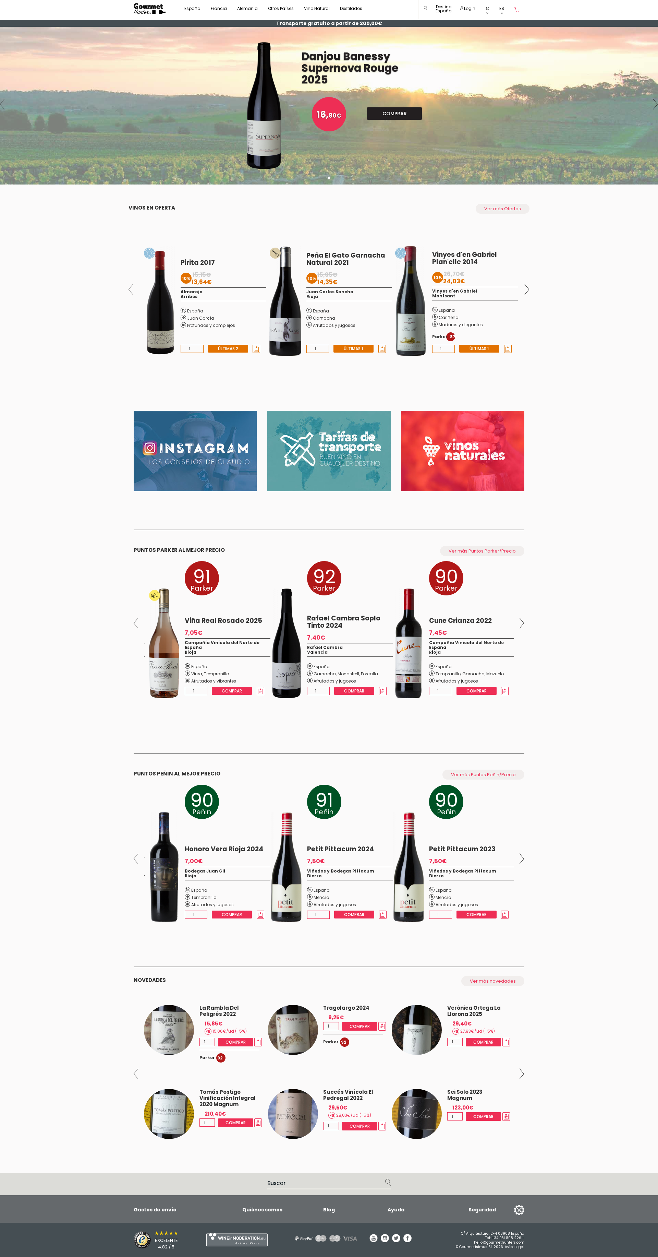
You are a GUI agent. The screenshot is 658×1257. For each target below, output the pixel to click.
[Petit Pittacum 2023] (407, 867)
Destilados (351, 8)
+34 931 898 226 (506, 1238)
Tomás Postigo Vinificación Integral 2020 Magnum (227, 1098)
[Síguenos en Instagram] (385, 1240)
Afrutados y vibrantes (213, 681)
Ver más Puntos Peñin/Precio (483, 774)
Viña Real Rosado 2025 (223, 620)
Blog (329, 1209)
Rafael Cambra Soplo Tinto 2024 (343, 622)
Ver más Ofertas (502, 208)
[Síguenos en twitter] (396, 1240)
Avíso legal (514, 1246)
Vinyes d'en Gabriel (454, 291)
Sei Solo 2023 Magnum (465, 1095)
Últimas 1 (353, 349)
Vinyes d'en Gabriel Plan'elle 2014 (464, 258)
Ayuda (396, 1209)
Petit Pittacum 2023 (462, 849)
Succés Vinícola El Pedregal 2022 (348, 1095)
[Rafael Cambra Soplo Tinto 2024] (285, 643)
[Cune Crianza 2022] (407, 643)
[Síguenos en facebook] (407, 1240)
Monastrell (348, 674)
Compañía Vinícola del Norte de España (222, 645)
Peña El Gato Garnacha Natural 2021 (345, 259)
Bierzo (314, 876)
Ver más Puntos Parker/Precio (482, 551)
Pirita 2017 (198, 262)
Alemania (247, 8)
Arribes (189, 296)
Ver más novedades (493, 981)
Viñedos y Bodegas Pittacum (340, 871)
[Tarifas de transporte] (329, 451)
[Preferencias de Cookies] (510, 1209)
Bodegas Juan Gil (205, 871)
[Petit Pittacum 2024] (285, 867)
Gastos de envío (155, 1209)
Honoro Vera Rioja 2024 (224, 849)
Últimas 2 (228, 349)
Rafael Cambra (325, 647)
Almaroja (192, 292)
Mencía (321, 897)
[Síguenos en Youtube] (373, 1240)
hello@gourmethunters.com (499, 1242)
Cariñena (449, 317)
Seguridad (482, 1209)
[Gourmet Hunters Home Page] (150, 8)
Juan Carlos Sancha (329, 292)
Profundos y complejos (211, 325)
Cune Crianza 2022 (460, 620)
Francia (219, 8)
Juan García (200, 318)
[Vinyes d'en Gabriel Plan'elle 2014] (409, 301)
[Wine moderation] (235, 1239)
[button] (443, 10)
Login (469, 8)
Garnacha (324, 318)
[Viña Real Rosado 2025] (162, 643)
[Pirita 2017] (158, 301)
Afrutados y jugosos (334, 325)
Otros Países (281, 8)
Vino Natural (317, 8)
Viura (196, 674)
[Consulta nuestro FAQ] (323, 1238)
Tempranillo (216, 674)
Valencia (317, 652)
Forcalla (369, 674)
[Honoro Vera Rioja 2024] (162, 867)
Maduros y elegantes (461, 325)
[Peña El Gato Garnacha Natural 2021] (284, 301)
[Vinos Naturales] (462, 451)
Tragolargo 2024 (346, 1007)
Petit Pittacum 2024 (340, 849)
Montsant (443, 296)
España (192, 8)
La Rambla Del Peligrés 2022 (219, 1011)
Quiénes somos (262, 1209)
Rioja (312, 296)
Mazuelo (495, 674)
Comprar (394, 113)
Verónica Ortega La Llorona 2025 (474, 1011)
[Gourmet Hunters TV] (195, 451)
